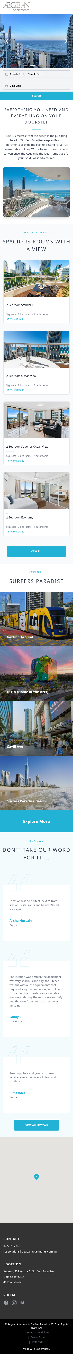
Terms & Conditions (38, 1332)
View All (36, 551)
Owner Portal (37, 1337)
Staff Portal (38, 1342)
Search (36, 96)
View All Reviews (36, 1125)
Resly (47, 1348)
